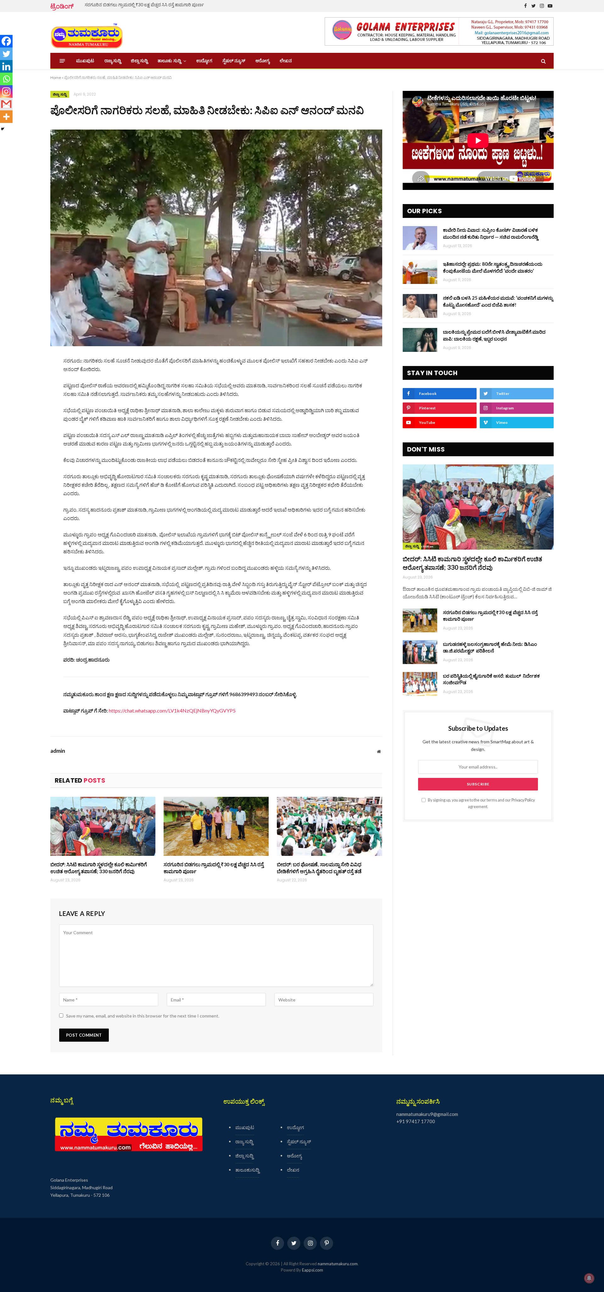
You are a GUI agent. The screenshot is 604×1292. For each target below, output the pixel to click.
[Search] (543, 61)
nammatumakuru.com (338, 1263)
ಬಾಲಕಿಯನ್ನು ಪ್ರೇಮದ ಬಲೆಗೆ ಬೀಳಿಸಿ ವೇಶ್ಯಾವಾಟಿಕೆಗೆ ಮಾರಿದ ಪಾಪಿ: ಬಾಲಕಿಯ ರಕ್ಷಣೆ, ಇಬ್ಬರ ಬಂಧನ (494, 335)
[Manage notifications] (589, 1278)
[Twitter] (6, 53)
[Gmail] (6, 104)
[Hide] (2, 128)
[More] (6, 116)
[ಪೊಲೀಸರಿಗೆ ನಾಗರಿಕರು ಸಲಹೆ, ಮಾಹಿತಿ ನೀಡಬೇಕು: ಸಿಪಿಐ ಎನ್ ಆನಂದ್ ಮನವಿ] (216, 238)
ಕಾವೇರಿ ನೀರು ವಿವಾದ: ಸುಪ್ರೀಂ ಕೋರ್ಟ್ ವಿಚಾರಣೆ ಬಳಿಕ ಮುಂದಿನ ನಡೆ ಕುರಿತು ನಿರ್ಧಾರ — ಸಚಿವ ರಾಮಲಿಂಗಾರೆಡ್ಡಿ (490, 233)
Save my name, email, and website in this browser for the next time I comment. (142, 1015)
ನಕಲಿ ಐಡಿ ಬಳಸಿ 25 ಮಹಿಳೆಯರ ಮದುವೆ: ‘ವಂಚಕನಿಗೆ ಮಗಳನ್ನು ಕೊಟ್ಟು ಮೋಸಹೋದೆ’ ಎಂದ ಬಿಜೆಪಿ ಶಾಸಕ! (498, 301)
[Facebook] (6, 41)
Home (55, 77)
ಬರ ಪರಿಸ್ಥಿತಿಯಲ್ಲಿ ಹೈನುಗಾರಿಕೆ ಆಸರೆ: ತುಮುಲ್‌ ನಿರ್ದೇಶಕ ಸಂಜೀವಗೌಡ (491, 679)
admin (57, 751)
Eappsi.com (312, 1270)
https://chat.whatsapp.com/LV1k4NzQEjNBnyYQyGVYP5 (172, 710)
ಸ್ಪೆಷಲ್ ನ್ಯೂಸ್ (233, 61)
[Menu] (62, 60)
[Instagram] (6, 91)
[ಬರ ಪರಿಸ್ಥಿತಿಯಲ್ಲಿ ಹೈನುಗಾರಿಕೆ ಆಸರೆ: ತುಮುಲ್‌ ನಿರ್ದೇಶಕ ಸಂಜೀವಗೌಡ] (420, 684)
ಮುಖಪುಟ (85, 61)
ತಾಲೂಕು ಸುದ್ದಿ (169, 61)
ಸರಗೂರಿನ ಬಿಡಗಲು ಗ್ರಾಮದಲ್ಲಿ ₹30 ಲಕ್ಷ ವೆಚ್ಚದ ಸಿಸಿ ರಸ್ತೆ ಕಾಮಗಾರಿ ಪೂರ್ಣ (144, 4)
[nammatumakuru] (86, 32)
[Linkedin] (6, 66)
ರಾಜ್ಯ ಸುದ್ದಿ (112, 61)
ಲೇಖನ (286, 61)
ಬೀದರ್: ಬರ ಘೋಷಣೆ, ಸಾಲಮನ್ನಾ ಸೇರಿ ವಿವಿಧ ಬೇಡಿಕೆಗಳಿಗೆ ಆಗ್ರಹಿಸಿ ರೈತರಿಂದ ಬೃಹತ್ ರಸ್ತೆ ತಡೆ (319, 867)
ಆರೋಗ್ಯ (262, 61)
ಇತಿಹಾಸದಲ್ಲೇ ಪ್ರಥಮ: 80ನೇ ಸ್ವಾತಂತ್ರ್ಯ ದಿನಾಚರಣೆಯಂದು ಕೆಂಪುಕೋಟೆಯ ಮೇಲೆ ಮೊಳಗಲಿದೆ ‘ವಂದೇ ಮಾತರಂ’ (492, 267)
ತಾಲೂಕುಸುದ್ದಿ (247, 1170)
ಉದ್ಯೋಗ (204, 61)
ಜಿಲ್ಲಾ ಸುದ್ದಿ (139, 61)
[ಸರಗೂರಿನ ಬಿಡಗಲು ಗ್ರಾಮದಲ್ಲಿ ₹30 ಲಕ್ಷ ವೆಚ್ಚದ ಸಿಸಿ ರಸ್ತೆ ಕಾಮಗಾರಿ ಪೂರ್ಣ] (216, 826)
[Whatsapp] (6, 79)
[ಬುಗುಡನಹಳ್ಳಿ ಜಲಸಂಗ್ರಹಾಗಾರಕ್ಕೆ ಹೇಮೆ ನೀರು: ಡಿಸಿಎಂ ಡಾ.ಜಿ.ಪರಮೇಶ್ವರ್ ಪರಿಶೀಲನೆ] (420, 652)
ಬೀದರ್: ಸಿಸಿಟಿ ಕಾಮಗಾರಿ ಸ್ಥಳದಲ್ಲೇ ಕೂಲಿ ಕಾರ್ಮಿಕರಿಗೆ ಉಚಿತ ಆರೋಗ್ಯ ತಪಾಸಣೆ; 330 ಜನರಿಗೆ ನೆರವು (98, 867)
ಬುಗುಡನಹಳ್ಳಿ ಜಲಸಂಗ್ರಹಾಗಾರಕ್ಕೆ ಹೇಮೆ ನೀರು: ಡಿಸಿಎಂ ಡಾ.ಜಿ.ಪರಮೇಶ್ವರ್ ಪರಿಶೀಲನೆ (490, 647)
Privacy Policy (523, 800)
